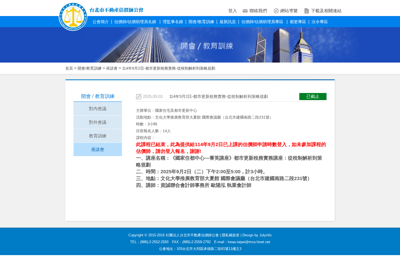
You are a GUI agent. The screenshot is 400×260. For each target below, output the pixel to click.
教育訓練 (97, 136)
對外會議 (97, 122)
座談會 (112, 68)
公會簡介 (101, 21)
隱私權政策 (230, 235)
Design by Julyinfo (257, 235)
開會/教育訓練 (201, 21)
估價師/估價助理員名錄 (135, 21)
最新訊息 (228, 21)
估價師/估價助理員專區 (262, 21)
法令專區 (320, 21)
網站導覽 (289, 10)
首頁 (69, 68)
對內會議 (97, 108)
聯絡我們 (258, 10)
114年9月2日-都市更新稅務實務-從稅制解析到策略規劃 (168, 68)
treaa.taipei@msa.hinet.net (249, 242)
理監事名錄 (173, 21)
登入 (232, 10)
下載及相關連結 (326, 10)
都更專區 (298, 21)
